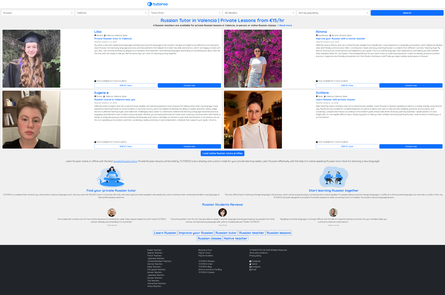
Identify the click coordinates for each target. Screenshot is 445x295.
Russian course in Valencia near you (114, 99)
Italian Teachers (154, 267)
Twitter (254, 264)
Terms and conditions (258, 253)
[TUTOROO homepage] (157, 4)
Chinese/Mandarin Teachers (159, 261)
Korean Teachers (154, 272)
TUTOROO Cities (205, 264)
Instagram (256, 267)
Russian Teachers (154, 278)
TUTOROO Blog (205, 267)
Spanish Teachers (154, 253)
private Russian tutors (125, 161)
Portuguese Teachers (156, 269)
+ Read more (284, 25)
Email (253, 269)
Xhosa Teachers (154, 286)
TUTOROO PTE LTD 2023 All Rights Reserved (268, 250)
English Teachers (154, 250)
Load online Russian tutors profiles (222, 153)
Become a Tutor (205, 250)
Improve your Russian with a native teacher (340, 38)
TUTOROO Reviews (206, 261)
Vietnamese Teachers (156, 283)
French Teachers (154, 255)
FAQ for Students (205, 255)
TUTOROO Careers (206, 272)
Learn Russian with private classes (335, 99)
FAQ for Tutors (204, 253)
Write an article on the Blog (210, 269)
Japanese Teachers (155, 258)
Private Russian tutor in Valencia (113, 38)
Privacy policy (255, 255)
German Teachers (154, 264)
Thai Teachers (153, 280)
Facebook (255, 261)
